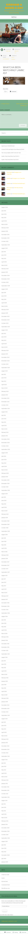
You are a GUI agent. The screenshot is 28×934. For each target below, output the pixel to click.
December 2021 (5, 398)
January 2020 (4, 476)
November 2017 (5, 565)
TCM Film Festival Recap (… (19, 183)
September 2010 (5, 838)
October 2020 (5, 446)
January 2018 (4, 558)
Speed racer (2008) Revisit (8, 146)
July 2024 (3, 292)
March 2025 (4, 265)
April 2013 (4, 732)
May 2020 (3, 463)
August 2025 (4, 248)
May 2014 (3, 688)
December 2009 (5, 855)
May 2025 (3, 258)
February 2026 (5, 227)
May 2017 (3, 585)
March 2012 (4, 776)
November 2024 (5, 279)
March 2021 (4, 429)
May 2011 (3, 810)
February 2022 (5, 391)
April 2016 (4, 630)
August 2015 (4, 657)
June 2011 (3, 807)
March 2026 (4, 224)
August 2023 (4, 330)
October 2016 (4, 609)
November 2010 (5, 831)
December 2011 (5, 787)
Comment (22, 125)
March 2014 (4, 695)
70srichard (8, 51)
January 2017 (4, 599)
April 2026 (4, 221)
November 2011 (5, 790)
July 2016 (3, 620)
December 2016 (5, 602)
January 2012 (4, 783)
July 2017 (3, 579)
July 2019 (3, 497)
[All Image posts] (2, 50)
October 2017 (4, 568)
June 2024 (3, 296)
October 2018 (4, 527)
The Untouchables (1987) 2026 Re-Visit (11, 152)
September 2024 (5, 285)
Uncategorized (6, 59)
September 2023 (5, 326)
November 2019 (5, 483)
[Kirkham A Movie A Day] (14, 34)
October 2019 (4, 487)
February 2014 (4, 698)
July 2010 (3, 845)
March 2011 (4, 817)
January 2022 (4, 395)
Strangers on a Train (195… (18, 178)
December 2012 (5, 746)
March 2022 (4, 388)
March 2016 (4, 633)
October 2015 (4, 650)
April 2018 (4, 548)
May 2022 (3, 381)
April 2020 (4, 466)
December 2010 (5, 827)
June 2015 (3, 664)
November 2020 (5, 442)
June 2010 (3, 848)
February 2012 (4, 780)
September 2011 (5, 797)
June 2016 (3, 623)
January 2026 (4, 231)
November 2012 (5, 749)
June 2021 (3, 418)
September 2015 (5, 654)
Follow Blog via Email (9, 896)
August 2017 (4, 575)
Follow (4, 910)
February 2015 (4, 677)
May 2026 (3, 217)
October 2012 (4, 752)
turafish (9, 178)
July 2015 (3, 660)
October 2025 (4, 241)
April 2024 (4, 302)
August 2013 (4, 718)
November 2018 (5, 524)
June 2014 (3, 684)
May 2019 (3, 504)
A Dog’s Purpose (4, 103)
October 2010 (4, 834)
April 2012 (4, 773)
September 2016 (5, 613)
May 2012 (3, 770)
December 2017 (5, 562)
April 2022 (4, 384)
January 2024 (4, 313)
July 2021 (3, 415)
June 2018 (3, 541)
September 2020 (5, 449)
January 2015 (4, 681)
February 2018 (4, 555)
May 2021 (3, 422)
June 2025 (3, 255)
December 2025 (5, 234)
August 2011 (4, 800)
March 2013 (4, 735)
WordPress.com (5, 888)
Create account (5, 874)
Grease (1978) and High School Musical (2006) (12, 149)
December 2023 (5, 316)
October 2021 (4, 405)
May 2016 (3, 626)
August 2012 (4, 759)
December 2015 (5, 643)
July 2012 (3, 763)
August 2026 (4, 207)
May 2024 (3, 299)
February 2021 (4, 432)
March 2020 (4, 470)
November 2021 (5, 401)
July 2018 (3, 538)
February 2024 (5, 309)
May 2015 (3, 667)
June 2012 (3, 766)
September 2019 (5, 490)
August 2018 (4, 534)
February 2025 (5, 268)
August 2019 (4, 493)
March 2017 (4, 592)
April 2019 (4, 507)
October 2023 (4, 323)
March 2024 (4, 306)
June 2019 (3, 500)
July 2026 (3, 210)
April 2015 (3, 671)
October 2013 (4, 712)
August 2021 (4, 412)
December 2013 (5, 705)
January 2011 (4, 824)
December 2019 (5, 480)
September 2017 (5, 572)
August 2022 (4, 371)
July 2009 (3, 858)
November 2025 (5, 238)
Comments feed (5, 885)
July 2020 (3, 456)
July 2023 (3, 333)
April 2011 (3, 814)
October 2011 (4, 793)
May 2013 (3, 729)
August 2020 (4, 452)
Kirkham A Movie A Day (14, 6)
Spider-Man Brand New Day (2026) (10, 159)
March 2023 (4, 347)
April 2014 (4, 691)
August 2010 (4, 841)
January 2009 (4, 862)
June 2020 (3, 459)
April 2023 (4, 343)
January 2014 (4, 701)
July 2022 (3, 374)
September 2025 (5, 245)
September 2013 (5, 715)
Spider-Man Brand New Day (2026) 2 (10, 156)
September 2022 (5, 367)
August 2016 (4, 616)
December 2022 (5, 357)
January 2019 (4, 517)
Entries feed (4, 881)
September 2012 (5, 756)
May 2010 (3, 851)
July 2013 (3, 722)
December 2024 (5, 275)
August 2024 (4, 289)
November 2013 (5, 708)
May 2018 (3, 545)
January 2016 (4, 640)
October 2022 (4, 364)
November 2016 (5, 606)
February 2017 (4, 596)
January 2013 (4, 742)
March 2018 (4, 551)
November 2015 (5, 647)
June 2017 (3, 582)
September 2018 (5, 531)
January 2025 (4, 272)
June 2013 (3, 725)
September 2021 (5, 408)
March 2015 (4, 674)
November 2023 (5, 320)
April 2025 (4, 262)
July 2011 (3, 804)
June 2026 (3, 214)
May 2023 (3, 340)
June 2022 (3, 377)
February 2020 (5, 473)
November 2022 (5, 360)
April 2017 (4, 589)
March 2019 (4, 510)
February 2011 (4, 821)
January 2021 (4, 435)
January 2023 (4, 354)
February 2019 (5, 514)
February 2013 (4, 739)
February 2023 (5, 350)
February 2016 (5, 637)
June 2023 (3, 337)
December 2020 (5, 439)
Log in (3, 878)
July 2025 (3, 251)
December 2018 (5, 521)
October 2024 (4, 282)
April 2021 (4, 425)
